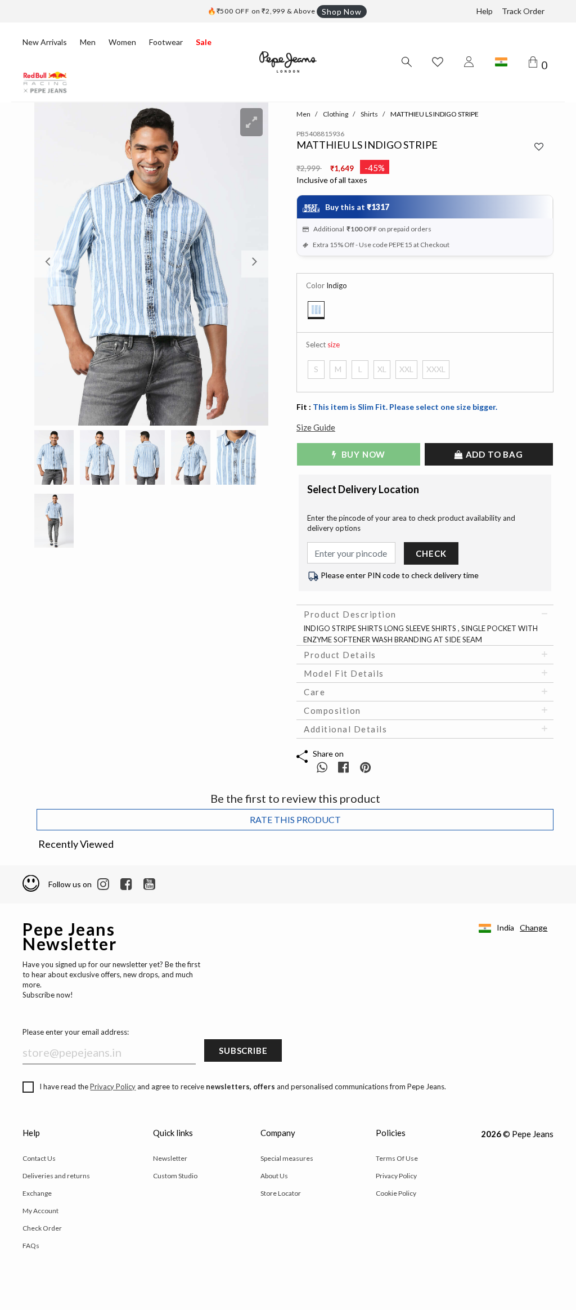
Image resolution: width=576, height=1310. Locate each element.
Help (484, 11)
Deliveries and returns (56, 1176)
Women (122, 42)
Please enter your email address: (75, 1031)
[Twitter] (149, 884)
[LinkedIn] (103, 884)
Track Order (523, 11)
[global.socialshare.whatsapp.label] (322, 767)
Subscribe (243, 1050)
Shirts (369, 114)
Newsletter (170, 1158)
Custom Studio (175, 1176)
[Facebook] (126, 884)
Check (431, 553)
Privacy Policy (113, 1086)
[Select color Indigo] (316, 310)
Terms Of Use (397, 1158)
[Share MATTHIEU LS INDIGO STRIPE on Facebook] (344, 767)
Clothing (335, 114)
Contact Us (39, 1158)
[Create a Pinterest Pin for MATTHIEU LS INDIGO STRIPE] (365, 767)
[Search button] (406, 62)
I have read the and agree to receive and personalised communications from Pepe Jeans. (242, 1086)
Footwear (166, 42)
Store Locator (280, 1193)
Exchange (37, 1193)
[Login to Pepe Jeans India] (469, 62)
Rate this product (295, 819)
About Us (274, 1176)
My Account (40, 1210)
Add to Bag (493, 454)
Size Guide (315, 427)
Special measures (286, 1158)
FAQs (30, 1245)
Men (88, 42)
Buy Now (362, 454)
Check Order (42, 1228)
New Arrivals (44, 42)
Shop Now (341, 11)
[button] (51, 264)
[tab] (425, 614)
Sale (204, 42)
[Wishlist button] (437, 62)
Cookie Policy (396, 1193)
